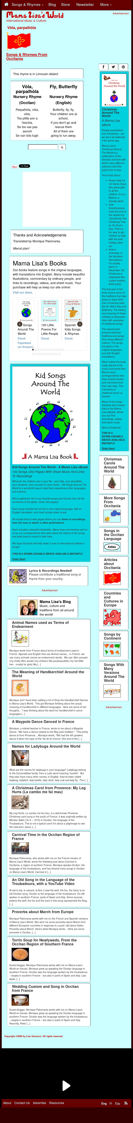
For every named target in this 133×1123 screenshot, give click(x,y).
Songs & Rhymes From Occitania (26, 56)
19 (54, 354)
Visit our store (22, 292)
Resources (56, 1102)
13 (36, 354)
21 (59, 354)
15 (42, 354)
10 (59, 350)
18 (51, 354)
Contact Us (22, 1102)
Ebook (22, 338)
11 (62, 350)
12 (33, 354)
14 (39, 354)
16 (45, 354)
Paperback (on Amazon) (25, 345)
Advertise (39, 1102)
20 (56, 354)
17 (48, 354)
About (7, 1102)
